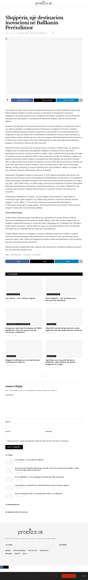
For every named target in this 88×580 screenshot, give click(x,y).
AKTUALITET (32, 550)
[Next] (46, 375)
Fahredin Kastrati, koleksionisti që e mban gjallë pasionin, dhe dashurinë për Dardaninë (64, 329)
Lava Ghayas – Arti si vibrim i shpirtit (20, 298)
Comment (9, 395)
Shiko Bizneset (68, 576)
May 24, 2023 (9, 33)
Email (8, 431)
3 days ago (19, 488)
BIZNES (8, 550)
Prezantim (36, 254)
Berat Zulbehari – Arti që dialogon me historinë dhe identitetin (61, 299)
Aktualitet (20, 33)
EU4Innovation (16, 254)
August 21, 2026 (11, 301)
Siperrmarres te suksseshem (18, 324)
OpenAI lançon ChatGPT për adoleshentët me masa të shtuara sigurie (42, 485)
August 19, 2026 (11, 335)
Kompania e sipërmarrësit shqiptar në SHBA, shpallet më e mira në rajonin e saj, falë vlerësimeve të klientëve (23, 330)
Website (49, 431)
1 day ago (19, 462)
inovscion (27, 254)
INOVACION (40, 33)
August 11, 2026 (51, 367)
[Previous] (42, 375)
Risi (46, 33)
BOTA (25, 553)
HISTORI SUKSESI (19, 550)
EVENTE (17, 553)
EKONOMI (8, 553)
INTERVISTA (44, 550)
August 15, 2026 (51, 333)
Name (8, 422)
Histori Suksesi (30, 33)
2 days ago (19, 472)
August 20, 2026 (51, 303)
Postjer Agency (51, 538)
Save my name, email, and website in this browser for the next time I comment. (38, 441)
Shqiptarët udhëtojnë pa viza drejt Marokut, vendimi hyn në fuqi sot (22, 361)
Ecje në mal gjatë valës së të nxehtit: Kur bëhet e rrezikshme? (38, 494)
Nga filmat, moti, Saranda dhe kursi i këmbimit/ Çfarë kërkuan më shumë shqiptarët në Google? (60, 362)
